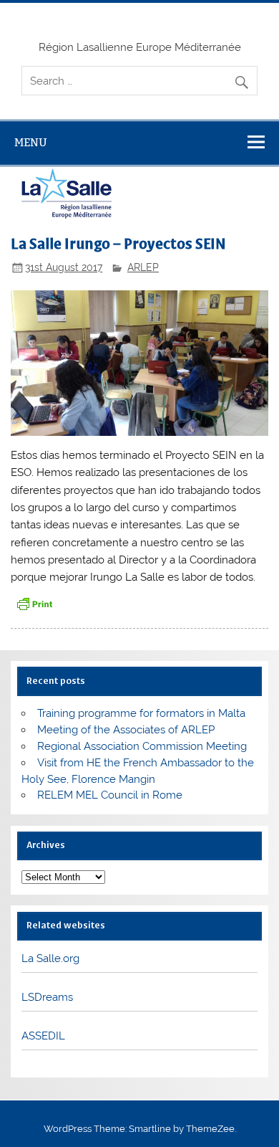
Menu (30, 142)
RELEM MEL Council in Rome (109, 795)
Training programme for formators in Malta (141, 713)
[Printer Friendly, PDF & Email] (34, 603)
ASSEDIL (43, 1035)
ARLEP (143, 267)
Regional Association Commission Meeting (142, 746)
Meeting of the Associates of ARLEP (126, 729)
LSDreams (47, 997)
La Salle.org (50, 958)
